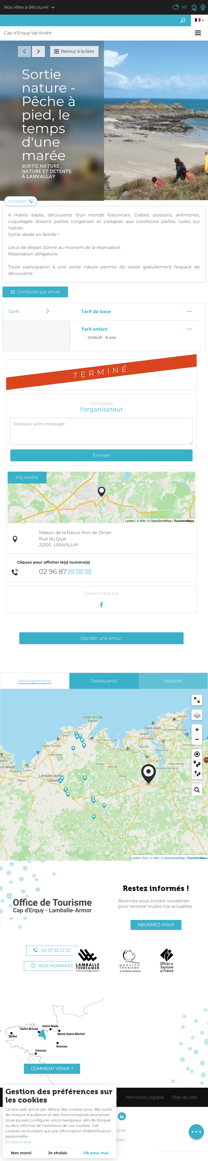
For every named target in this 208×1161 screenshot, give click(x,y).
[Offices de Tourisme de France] (167, 960)
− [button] (197, 739)
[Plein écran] (197, 700)
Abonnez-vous (156, 924)
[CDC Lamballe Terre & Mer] (88, 960)
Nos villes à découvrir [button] (26, 7)
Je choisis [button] (57, 1152)
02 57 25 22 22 (55, 950)
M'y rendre (27, 477)
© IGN (154, 858)
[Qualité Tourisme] (130, 960)
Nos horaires (55, 965)
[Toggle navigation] (198, 33)
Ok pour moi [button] (95, 1152)
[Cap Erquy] (52, 906)
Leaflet (135, 858)
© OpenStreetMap (173, 858)
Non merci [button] (21, 1152)
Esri (145, 858)
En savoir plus (18, 1141)
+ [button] (197, 729)
